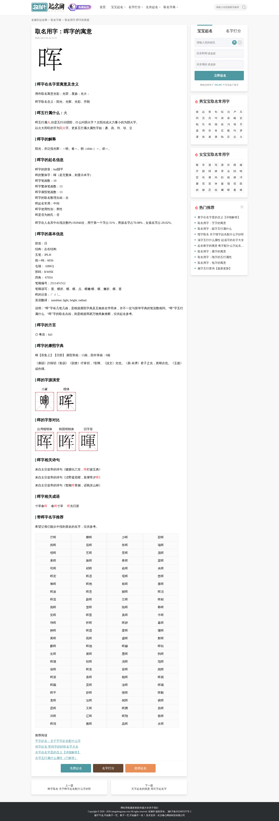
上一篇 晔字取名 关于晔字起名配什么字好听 (69, 787)
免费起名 (76, 768)
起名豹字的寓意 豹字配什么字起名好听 (221, 245)
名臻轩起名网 (39, 20)
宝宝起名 (117, 7)
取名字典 (169, 7)
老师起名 (140, 768)
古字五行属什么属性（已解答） (56, 758)
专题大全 (144, 807)
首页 (103, 7)
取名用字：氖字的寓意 (212, 262)
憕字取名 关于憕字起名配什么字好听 (221, 234)
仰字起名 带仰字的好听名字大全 (56, 746)
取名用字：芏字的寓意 (212, 223)
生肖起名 (152, 7)
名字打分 (134, 7)
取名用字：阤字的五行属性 (215, 257)
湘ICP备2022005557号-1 (179, 811)
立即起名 (220, 75)
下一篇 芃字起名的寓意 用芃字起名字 (149, 787)
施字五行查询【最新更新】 (215, 268)
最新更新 (134, 807)
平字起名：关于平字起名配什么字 (58, 741)
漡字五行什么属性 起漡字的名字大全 (221, 240)
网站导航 (125, 807)
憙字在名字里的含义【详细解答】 (219, 217)
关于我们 (153, 807)
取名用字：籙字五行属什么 (215, 228)
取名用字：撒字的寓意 (212, 251)
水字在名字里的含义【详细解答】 (58, 752)
